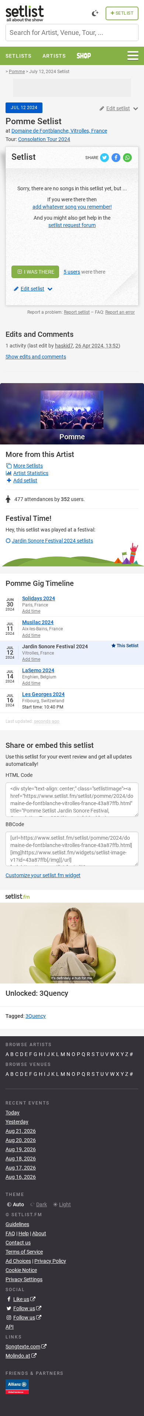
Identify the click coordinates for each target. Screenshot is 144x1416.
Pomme (20, 121)
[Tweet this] (105, 157)
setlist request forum (72, 225)
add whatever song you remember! (72, 207)
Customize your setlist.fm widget (43, 875)
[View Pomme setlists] (72, 406)
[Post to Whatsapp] (127, 157)
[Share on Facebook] (116, 157)
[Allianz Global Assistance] (17, 1386)
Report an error (120, 312)
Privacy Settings (24, 1279)
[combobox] (72, 32)
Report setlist (77, 312)
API (10, 1327)
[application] (72, 943)
